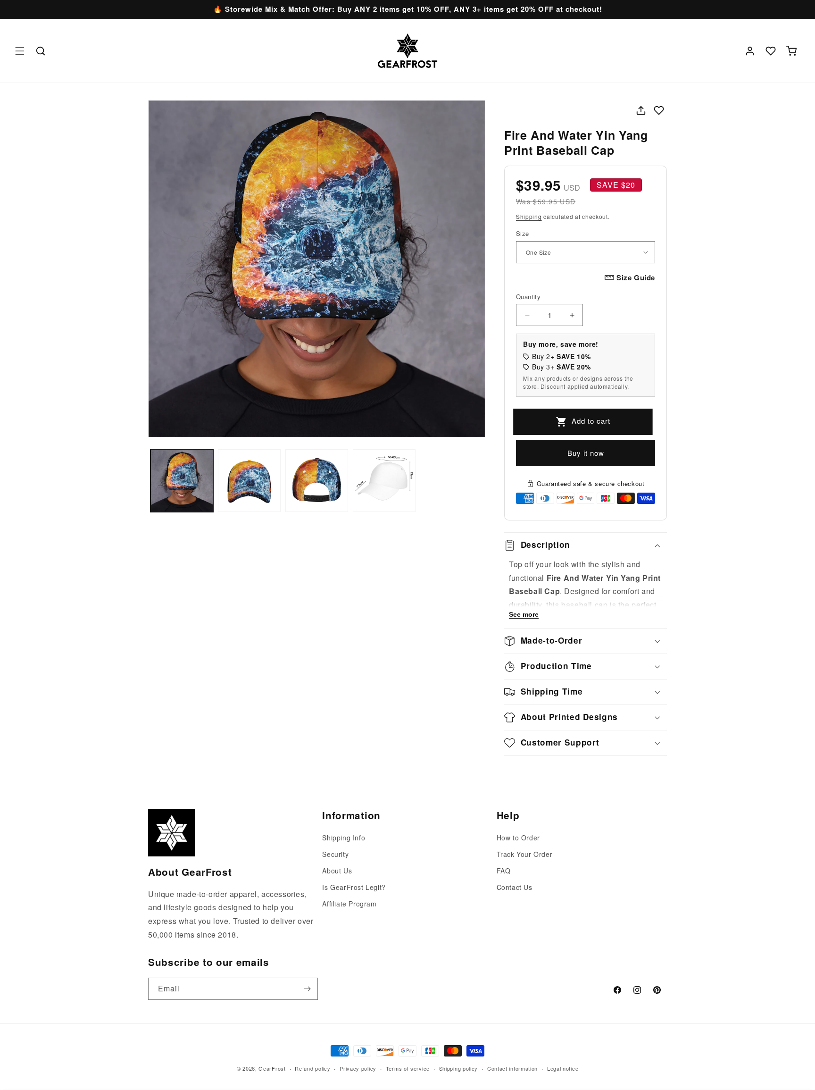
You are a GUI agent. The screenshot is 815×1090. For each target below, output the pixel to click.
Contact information (512, 1068)
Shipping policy (458, 1068)
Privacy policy (358, 1068)
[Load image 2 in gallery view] (249, 480)
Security (335, 854)
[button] (19, 51)
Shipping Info (343, 837)
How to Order (518, 837)
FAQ (504, 870)
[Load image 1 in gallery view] (181, 480)
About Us (337, 870)
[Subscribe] (307, 989)
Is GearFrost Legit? (353, 887)
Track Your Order (525, 854)
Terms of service (408, 1068)
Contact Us (514, 887)
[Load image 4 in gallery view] (384, 480)
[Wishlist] (770, 51)
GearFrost (271, 1068)
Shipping (529, 216)
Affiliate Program (349, 903)
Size (522, 233)
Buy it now (585, 453)
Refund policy (312, 1068)
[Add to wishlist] (659, 110)
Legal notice (562, 1068)
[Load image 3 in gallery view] (316, 480)
